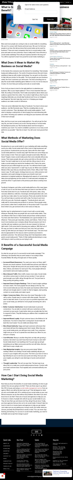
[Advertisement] (23, 422)
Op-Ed (51, 70)
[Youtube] (42, 435)
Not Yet (35, 19)
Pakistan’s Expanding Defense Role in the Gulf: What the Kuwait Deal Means (60, 34)
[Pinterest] (36, 435)
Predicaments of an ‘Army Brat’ (60, 457)
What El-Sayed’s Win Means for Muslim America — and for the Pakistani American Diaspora (42, 461)
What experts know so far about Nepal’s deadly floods (24, 470)
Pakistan (52, 41)
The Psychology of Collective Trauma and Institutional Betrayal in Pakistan (60, 73)
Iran (51, 78)
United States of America (56, 56)
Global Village (53, 32)
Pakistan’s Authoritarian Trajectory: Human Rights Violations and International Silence (42, 467)
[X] (39, 435)
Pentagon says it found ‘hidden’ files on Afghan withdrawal (59, 88)
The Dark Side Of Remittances (39, 471)
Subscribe (50, 19)
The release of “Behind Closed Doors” (59, 464)
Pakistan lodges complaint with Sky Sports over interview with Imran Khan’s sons (60, 51)
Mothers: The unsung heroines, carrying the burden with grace (59, 448)
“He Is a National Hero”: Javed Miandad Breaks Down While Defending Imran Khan (60, 43)
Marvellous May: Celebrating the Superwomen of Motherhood (57, 453)
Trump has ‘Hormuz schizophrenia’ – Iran (60, 65)
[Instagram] (34, 435)
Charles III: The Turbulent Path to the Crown (60, 461)
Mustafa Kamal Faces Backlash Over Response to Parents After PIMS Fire (24, 465)
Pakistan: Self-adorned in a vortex (60, 444)
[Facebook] (31, 435)
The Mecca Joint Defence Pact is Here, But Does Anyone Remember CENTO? (42, 450)
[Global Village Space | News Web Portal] (10, 2)
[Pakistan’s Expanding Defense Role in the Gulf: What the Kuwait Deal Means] (61, 24)
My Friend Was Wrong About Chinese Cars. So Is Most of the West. (42, 456)
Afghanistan (53, 85)
